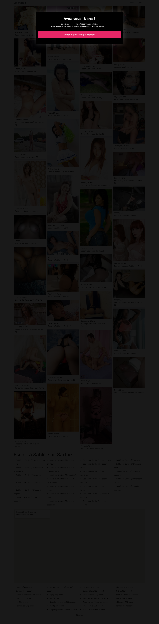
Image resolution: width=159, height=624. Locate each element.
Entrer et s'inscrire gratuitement (79, 34)
